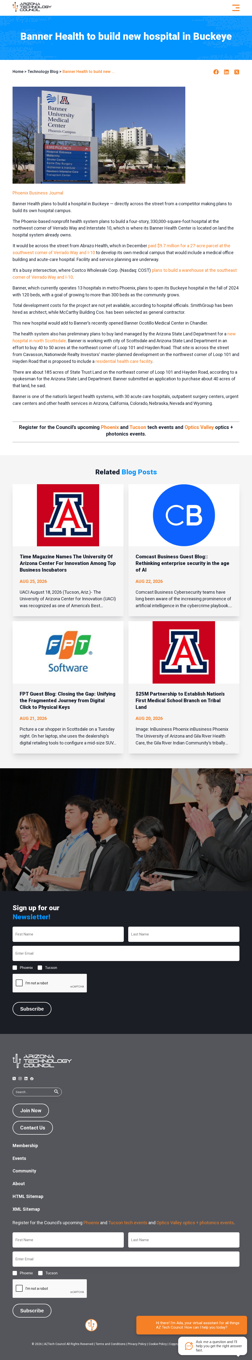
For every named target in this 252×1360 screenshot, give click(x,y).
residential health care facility (123, 361)
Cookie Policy (158, 1344)
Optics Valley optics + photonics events (195, 1222)
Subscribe (32, 1009)
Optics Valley (199, 427)
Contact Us (32, 1128)
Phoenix (110, 427)
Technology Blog (43, 71)
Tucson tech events (127, 1222)
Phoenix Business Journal (38, 192)
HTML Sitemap (28, 1196)
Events (19, 1158)
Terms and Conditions (110, 1344)
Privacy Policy (137, 1344)
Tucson (137, 427)
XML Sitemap (26, 1209)
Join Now (30, 1110)
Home (18, 71)
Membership (25, 1145)
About (19, 1183)
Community (24, 1170)
